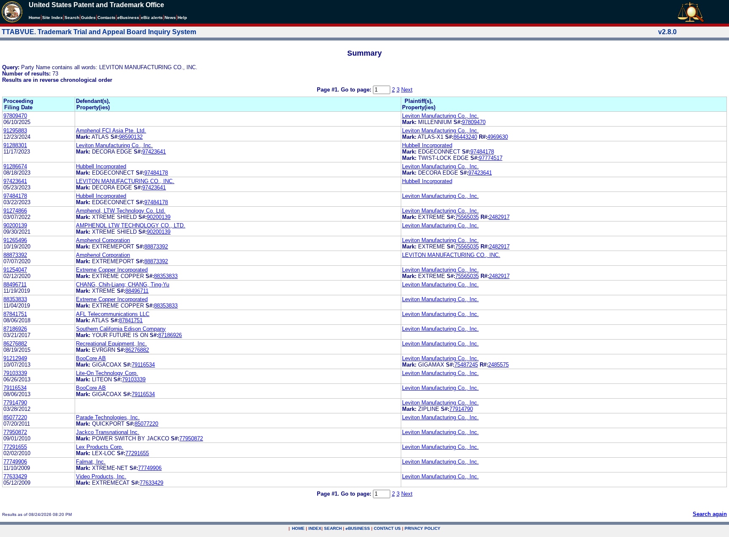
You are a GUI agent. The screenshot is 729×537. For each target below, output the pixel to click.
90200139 (158, 217)
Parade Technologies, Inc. (108, 417)
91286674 (15, 166)
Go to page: (357, 89)
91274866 (15, 211)
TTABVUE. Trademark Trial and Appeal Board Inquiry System (99, 31)
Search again (710, 514)
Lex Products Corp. (99, 447)
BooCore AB (91, 358)
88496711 (15, 284)
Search (72, 17)
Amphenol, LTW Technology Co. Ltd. (120, 211)
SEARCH (333, 528)
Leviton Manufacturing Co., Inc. (440, 116)
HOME (298, 528)
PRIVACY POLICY (422, 528)
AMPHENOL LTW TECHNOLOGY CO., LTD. (130, 225)
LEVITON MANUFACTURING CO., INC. (125, 181)
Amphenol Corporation (103, 240)
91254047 (15, 270)
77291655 (15, 447)
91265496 (15, 240)
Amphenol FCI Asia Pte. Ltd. (111, 130)
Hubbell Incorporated (427, 145)
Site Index (52, 17)
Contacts (106, 17)
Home (34, 17)
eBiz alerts (152, 17)
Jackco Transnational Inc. (107, 432)
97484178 (482, 151)
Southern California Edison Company (121, 329)
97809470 (15, 116)
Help (182, 17)
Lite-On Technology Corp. (107, 373)
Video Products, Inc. (101, 476)
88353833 (166, 276)
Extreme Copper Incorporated (112, 270)
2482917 (499, 217)
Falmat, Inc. (90, 462)
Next (407, 89)
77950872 (15, 432)
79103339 (15, 373)
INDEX (314, 528)
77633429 (15, 476)
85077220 (15, 417)
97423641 (154, 151)
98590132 (131, 137)
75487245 (466, 365)
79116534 (143, 365)
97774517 (490, 158)
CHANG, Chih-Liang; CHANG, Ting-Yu (122, 284)
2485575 (498, 365)
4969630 (497, 137)
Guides (88, 17)
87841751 (15, 314)
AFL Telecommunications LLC (112, 314)
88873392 (156, 246)
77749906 (15, 462)
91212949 (15, 358)
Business (128, 17)
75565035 (467, 217)
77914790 (15, 402)
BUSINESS (358, 528)
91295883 (15, 130)
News (170, 17)
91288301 (15, 145)
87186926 (15, 329)
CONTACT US (387, 528)
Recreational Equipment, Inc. (111, 343)
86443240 (465, 137)
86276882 (15, 343)
